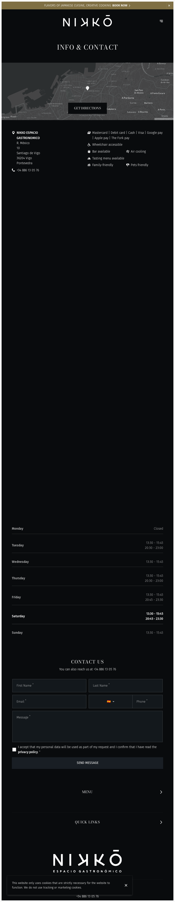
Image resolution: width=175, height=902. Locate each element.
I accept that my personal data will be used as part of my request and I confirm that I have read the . (87, 749)
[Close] (126, 885)
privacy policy (28, 752)
